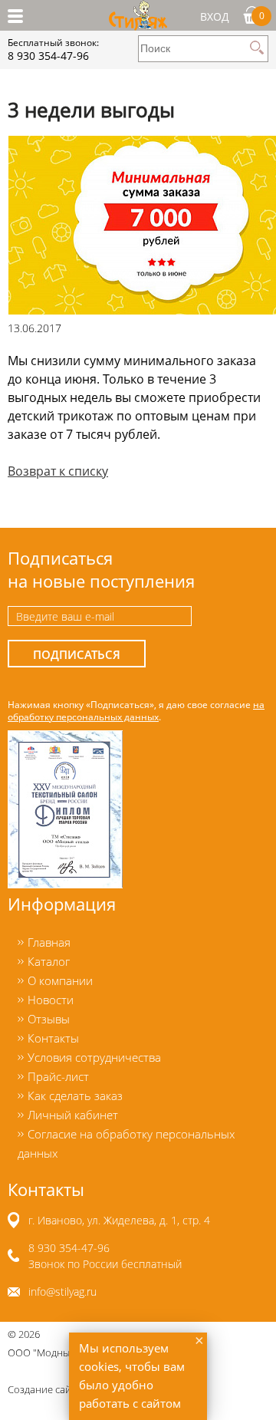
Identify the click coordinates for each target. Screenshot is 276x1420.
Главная (49, 942)
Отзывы (49, 1018)
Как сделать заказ (75, 1095)
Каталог (49, 961)
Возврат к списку (58, 471)
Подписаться (76, 655)
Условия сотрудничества (94, 1057)
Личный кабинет (73, 1114)
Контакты (53, 1038)
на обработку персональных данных (136, 710)
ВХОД (214, 16)
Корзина (261, 15)
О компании (60, 980)
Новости (51, 999)
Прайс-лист (58, 1076)
